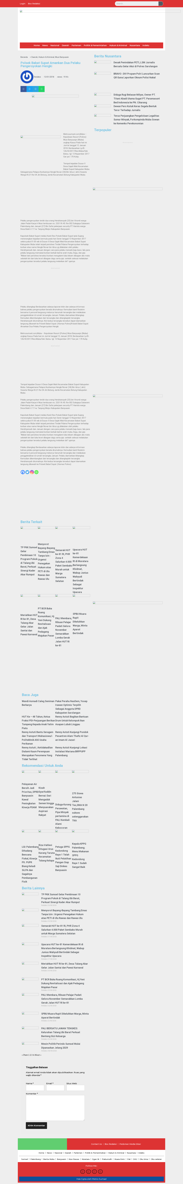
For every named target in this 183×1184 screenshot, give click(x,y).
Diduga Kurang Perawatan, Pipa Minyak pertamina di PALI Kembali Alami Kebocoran (63, 816)
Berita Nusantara (107, 56)
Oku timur (144, 1159)
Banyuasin (61, 1159)
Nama (30, 1083)
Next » (38, 1055)
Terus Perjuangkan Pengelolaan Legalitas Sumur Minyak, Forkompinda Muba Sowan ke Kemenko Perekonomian (136, 119)
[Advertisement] (55, 199)
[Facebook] (23, 472)
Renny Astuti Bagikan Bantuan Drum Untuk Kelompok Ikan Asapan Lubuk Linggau (71, 720)
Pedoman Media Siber (130, 1144)
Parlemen (76, 45)
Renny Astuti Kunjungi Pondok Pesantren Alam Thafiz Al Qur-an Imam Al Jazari (72, 736)
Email (49, 1083)
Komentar (32, 1093)
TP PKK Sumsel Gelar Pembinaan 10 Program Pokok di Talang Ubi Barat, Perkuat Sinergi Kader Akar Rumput (60, 898)
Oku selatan (156, 1159)
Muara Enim (119, 1159)
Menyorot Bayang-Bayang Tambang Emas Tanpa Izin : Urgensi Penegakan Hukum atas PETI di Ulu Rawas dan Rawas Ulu (64, 914)
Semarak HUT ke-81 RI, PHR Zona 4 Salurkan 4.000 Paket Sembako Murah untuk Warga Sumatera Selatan (63, 565)
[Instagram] (32, 472)
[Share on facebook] (23, 89)
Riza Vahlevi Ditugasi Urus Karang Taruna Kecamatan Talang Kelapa (47, 853)
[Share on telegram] (36, 89)
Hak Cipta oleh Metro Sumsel (91, 1179)
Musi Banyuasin (62, 57)
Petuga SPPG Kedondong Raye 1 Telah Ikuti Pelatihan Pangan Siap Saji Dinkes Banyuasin (63, 858)
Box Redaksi (34, 3)
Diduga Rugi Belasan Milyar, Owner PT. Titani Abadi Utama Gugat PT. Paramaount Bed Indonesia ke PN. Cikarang (137, 98)
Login (22, 3)
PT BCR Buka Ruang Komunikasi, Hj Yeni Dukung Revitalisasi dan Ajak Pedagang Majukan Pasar (63, 983)
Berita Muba (48, 1159)
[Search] (160, 3)
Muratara (85, 1159)
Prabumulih (107, 1159)
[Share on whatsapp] (42, 89)
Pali (128, 1159)
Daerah (65, 45)
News (45, 45)
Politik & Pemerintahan (95, 45)
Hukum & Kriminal (118, 45)
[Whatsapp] (36, 472)
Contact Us (96, 1144)
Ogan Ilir (95, 1159)
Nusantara (135, 45)
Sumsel (24, 1159)
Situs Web (71, 1083)
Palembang (35, 1159)
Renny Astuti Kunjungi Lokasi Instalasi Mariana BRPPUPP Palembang (71, 751)
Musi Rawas (74, 1159)
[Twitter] (27, 472)
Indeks (146, 45)
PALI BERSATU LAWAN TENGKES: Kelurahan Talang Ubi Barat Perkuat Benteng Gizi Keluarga (60, 1032)
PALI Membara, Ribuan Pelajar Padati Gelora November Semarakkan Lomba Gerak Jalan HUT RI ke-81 (62, 998)
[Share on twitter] (30, 89)
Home (37, 45)
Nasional (55, 45)
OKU (135, 1159)
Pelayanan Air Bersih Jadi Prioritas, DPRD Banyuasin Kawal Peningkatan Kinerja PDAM (30, 796)
